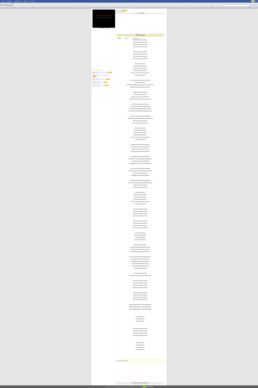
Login (253, 1)
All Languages (254, 5)
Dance (99, 73)
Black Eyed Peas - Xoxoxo (99, 82)
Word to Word (140, 35)
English (94, 73)
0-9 (249, 7)
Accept (144, 386)
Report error (136, 38)
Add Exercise (9, 1)
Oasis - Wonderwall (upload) (99, 85)
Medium (110, 72)
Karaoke (141, 13)
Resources (33, 1)
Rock (99, 86)
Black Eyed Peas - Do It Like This (100, 79)
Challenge (25, 1)
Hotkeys (107, 28)
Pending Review (18, 1)
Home (3, 1)
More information (150, 386)
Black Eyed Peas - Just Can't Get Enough (101, 75)
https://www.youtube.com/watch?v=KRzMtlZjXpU (104, 17)
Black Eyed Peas (120, 11)
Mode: (137, 13)
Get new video (101, 28)
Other (99, 77)
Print (127, 38)
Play (120, 38)
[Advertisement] (104, 49)
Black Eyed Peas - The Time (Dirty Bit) (101, 72)
